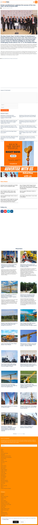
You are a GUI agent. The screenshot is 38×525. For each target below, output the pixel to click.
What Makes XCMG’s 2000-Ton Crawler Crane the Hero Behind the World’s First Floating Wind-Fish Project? (9, 200)
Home (2, 449)
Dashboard (3, 474)
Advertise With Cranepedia (6, 457)
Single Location (4, 470)
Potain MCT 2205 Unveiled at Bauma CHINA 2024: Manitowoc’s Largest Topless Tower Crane (9, 122)
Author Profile (3, 473)
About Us (3, 462)
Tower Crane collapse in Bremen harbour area (26, 427)
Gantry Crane (3, 500)
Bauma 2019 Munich (6, 58)
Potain (11, 58)
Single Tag (3, 472)
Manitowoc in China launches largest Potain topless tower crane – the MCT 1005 (27, 132)
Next (24, 433)
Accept (15, 521)
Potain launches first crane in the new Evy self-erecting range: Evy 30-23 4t (9, 127)
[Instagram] (11, 211)
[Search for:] (19, 445)
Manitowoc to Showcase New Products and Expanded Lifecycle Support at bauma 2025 (8, 116)
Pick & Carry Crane (4, 514)
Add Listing (3, 468)
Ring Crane (3, 515)
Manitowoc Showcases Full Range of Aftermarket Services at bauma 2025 (27, 116)
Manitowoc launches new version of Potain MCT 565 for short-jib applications (9, 385)
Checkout (3, 478)
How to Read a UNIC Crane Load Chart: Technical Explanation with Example (8, 192)
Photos (2, 460)
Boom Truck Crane (4, 496)
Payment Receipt (4, 480)
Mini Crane (3, 507)
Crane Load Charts (4, 453)
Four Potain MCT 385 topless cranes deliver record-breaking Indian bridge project (28, 127)
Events (2, 499)
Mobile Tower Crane (5, 509)
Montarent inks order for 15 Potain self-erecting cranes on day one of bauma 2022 (27, 138)
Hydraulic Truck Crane (5, 503)
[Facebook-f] (2, 211)
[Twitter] (8, 211)
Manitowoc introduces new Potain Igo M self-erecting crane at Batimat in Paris (27, 122)
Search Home (3, 465)
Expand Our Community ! (6, 455)
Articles (2, 451)
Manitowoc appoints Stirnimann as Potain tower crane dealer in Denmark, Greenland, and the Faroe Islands (8, 428)
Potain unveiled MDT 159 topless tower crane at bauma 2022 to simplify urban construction (28, 386)
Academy (3, 493)
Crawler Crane (3, 497)
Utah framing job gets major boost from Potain (9, 344)
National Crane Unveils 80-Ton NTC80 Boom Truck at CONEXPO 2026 (9, 186)
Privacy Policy (6, 519)
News (2, 450)
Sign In (2, 484)
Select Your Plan (4, 485)
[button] (34, 2)
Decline (22, 521)
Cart (1, 464)
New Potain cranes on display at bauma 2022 (9, 406)
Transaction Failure (4, 481)
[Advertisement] (19, 74)
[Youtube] (5, 211)
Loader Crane (3, 505)
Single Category (4, 469)
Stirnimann (15, 58)
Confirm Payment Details (6, 488)
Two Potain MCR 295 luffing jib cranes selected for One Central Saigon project (9, 138)
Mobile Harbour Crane (5, 508)
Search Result (3, 466)
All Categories (3, 476)
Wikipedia (3, 454)
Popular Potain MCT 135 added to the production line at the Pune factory (28, 407)
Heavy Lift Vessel (4, 501)
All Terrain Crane (4, 461)
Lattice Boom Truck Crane (6, 504)
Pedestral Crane (4, 512)
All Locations (3, 477)
